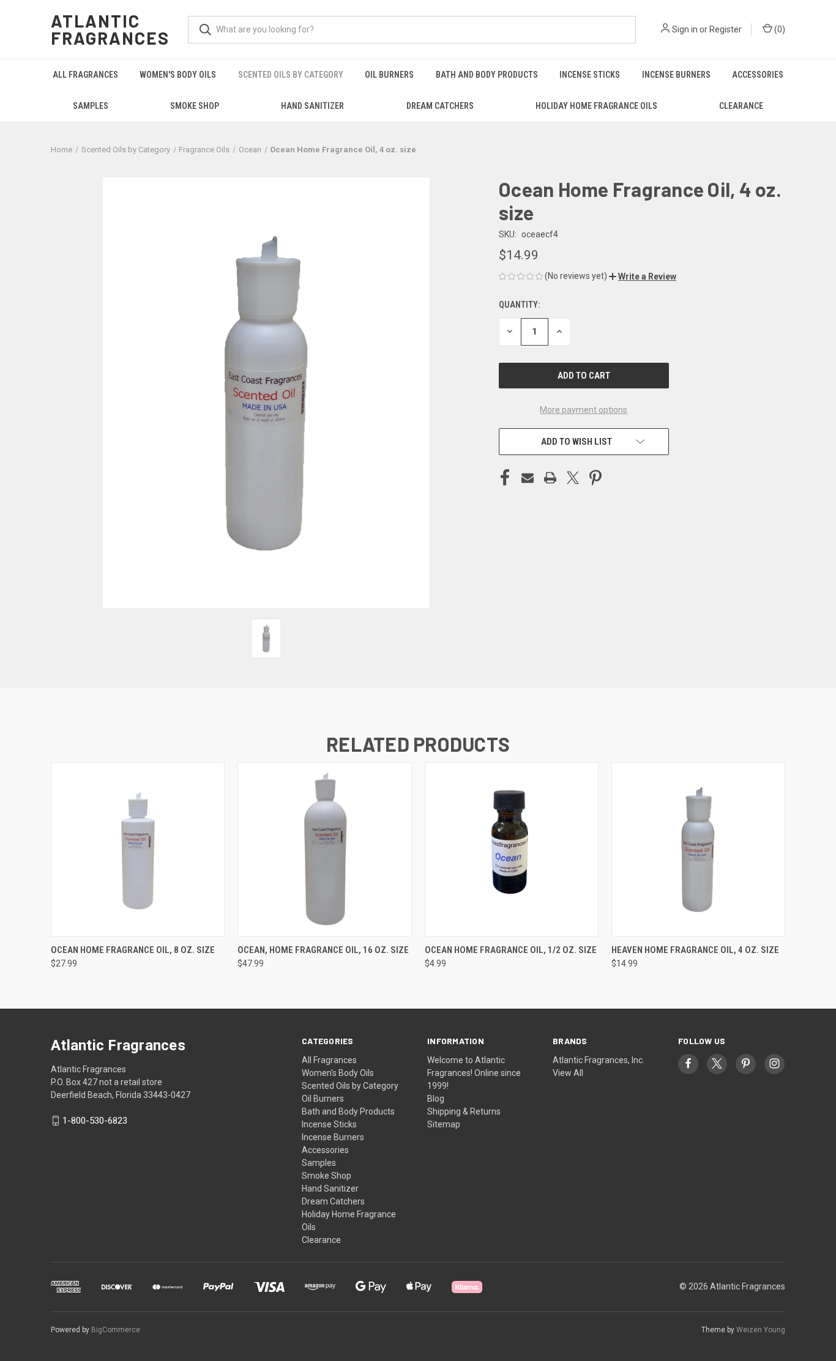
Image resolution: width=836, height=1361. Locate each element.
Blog (435, 1098)
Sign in (685, 29)
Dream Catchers (440, 106)
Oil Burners (389, 75)
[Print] (550, 477)
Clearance (741, 106)
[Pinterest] (595, 477)
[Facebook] (505, 477)
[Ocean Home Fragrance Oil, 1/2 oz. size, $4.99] (511, 849)
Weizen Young (760, 1330)
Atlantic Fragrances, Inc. (598, 1060)
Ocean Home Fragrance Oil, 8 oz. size (133, 949)
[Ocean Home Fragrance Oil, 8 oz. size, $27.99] (137, 849)
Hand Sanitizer (312, 106)
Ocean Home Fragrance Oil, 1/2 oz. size (511, 949)
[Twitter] (573, 477)
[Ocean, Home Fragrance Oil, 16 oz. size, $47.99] (324, 849)
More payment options (583, 410)
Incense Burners (676, 75)
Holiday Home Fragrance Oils (596, 106)
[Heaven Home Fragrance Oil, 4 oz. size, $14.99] (698, 849)
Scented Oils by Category (290, 75)
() (778, 29)
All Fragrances (85, 75)
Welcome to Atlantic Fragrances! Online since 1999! (474, 1073)
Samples (90, 106)
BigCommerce (115, 1330)
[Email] (527, 477)
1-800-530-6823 (94, 1120)
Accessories (757, 75)
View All (568, 1073)
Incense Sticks (589, 75)
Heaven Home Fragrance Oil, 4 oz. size (695, 949)
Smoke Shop (194, 106)
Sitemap (443, 1124)
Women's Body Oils (178, 75)
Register (725, 29)
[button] (642, 276)
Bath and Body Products (487, 75)
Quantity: (519, 305)
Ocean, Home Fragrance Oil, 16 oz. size (323, 949)
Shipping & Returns (464, 1111)
